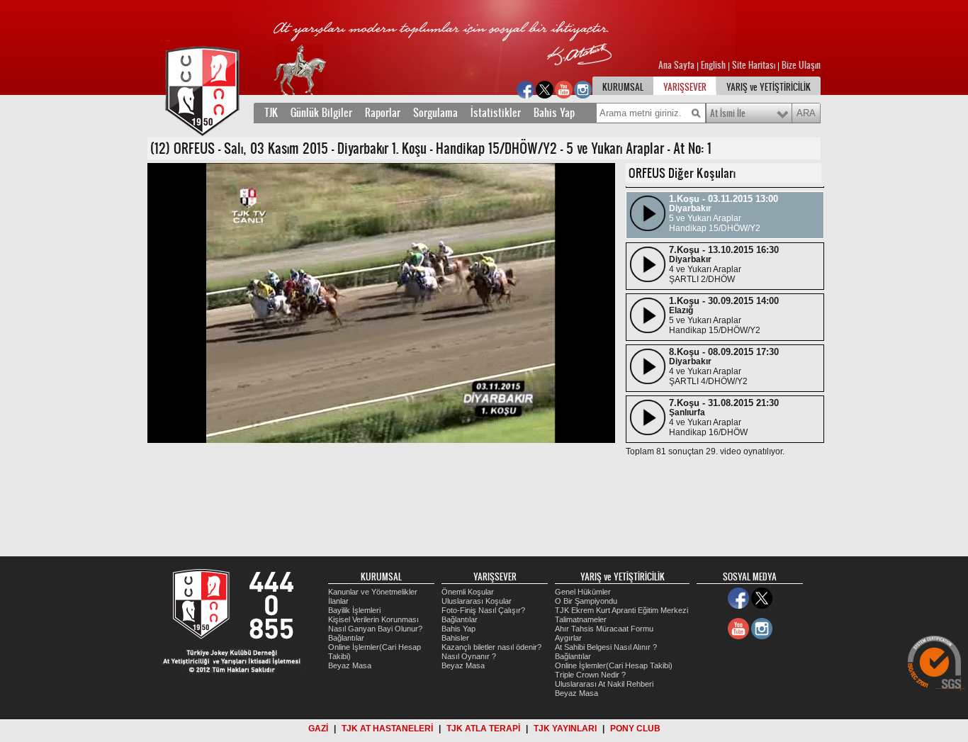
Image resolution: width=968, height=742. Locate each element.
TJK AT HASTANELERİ (387, 728)
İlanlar (338, 601)
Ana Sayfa (677, 65)
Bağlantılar (346, 638)
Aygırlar (568, 638)
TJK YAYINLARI (565, 728)
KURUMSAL (622, 87)
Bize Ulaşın (801, 65)
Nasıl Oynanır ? (468, 656)
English (713, 65)
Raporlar (382, 112)
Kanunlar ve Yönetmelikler (372, 592)
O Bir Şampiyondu (586, 601)
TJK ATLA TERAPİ (483, 728)
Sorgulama (435, 112)
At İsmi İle (727, 113)
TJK (271, 112)
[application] (381, 303)
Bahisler (455, 638)
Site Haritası (754, 65)
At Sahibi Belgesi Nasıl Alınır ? (606, 647)
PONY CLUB (635, 728)
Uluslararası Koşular (476, 601)
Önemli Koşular (467, 592)
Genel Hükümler (583, 592)
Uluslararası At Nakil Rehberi (604, 684)
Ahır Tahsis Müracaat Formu (604, 628)
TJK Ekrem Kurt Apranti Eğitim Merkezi (621, 610)
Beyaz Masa (349, 665)
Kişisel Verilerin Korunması (373, 619)
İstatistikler (496, 112)
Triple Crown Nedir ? (590, 674)
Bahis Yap (554, 112)
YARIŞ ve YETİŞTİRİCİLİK (768, 87)
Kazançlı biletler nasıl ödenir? (491, 647)
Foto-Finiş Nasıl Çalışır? (483, 610)
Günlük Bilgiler (321, 112)
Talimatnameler (581, 619)
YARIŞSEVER (685, 87)
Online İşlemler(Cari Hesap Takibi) (613, 665)
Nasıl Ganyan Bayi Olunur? (375, 628)
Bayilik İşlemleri (354, 610)
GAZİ (318, 728)
